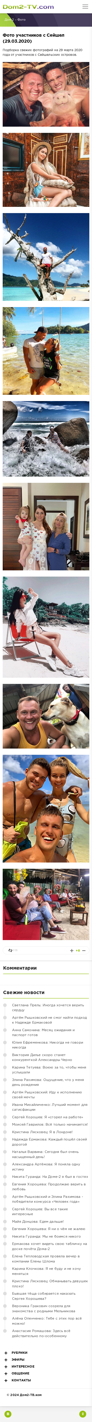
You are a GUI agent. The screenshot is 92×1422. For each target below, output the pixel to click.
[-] (83, 950)
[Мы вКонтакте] (7, 1414)
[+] (71, 950)
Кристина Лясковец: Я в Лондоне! (42, 1132)
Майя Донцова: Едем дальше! (38, 1221)
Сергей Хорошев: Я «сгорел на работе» (47, 1117)
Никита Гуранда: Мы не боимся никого (46, 1236)
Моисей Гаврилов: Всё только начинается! (50, 1124)
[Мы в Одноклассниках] (82, 1414)
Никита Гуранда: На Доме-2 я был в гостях (50, 1176)
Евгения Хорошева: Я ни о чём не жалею (48, 1229)
